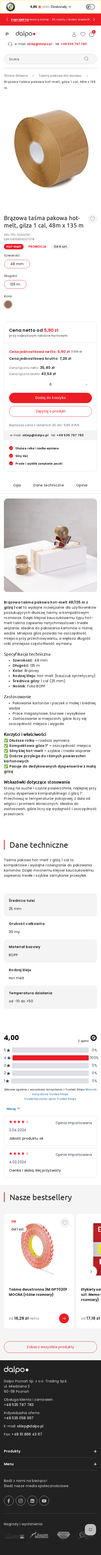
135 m (15, 284)
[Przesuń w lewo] (10, 1272)
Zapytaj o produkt (51, 411)
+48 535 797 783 (74, 44)
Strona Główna (16, 76)
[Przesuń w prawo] (91, 1272)
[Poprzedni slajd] (7, 19)
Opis (17, 485)
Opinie (82, 485)
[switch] (90, 7)
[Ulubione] (83, 34)
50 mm (33, 1325)
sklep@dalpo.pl (39, 44)
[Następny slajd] (94, 19)
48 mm (17, 263)
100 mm (49, 1325)
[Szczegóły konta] (74, 34)
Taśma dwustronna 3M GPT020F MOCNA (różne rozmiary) (38, 1292)
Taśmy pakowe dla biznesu (60, 76)
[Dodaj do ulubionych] (92, 219)
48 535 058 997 (20, 1418)
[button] (7, 34)
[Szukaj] (86, 59)
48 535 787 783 (20, 1404)
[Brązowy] (8, 304)
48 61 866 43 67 (28, 1434)
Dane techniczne (48, 485)
